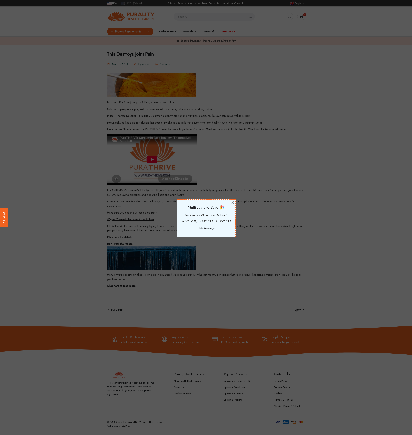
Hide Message (206, 228)
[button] (4, 217)
